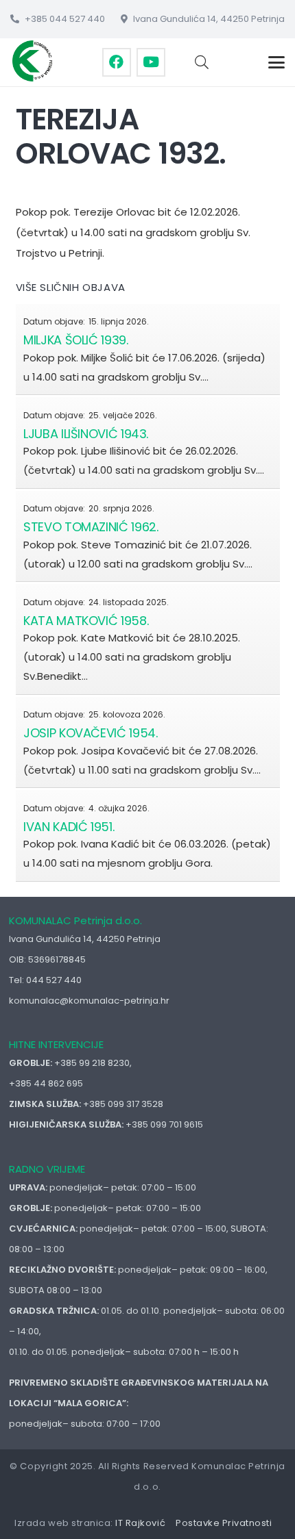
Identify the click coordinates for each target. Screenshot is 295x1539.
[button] (202, 62)
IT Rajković (140, 1522)
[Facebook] (116, 62)
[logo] (33, 60)
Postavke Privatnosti (224, 1522)
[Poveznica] (148, 349)
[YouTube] (151, 62)
